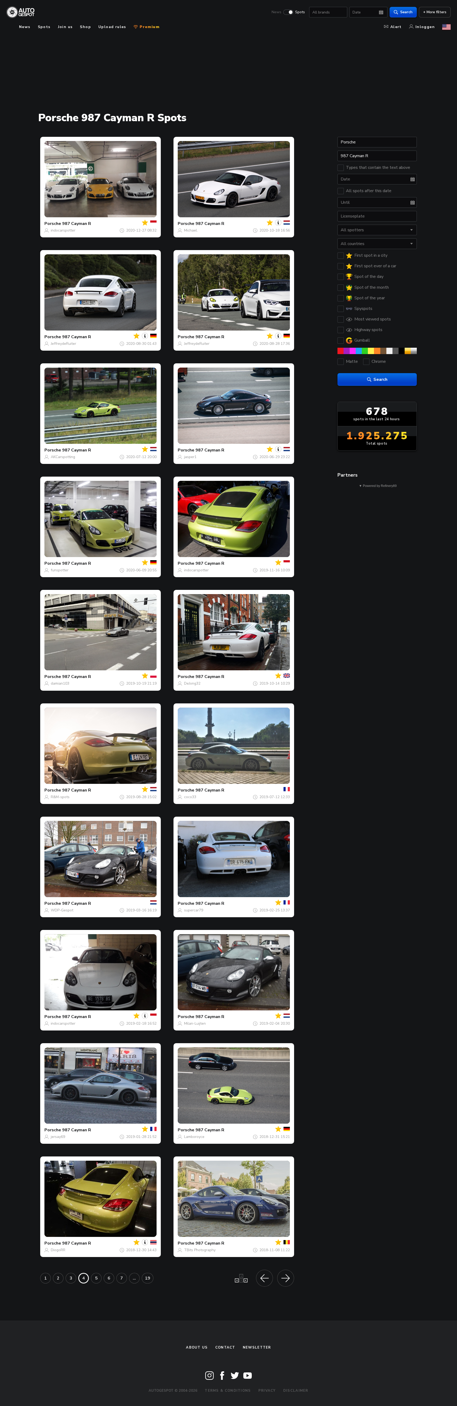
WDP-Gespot (62, 910)
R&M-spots (60, 796)
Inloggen (425, 26)
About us (197, 1347)
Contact (225, 1347)
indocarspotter (63, 230)
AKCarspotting (63, 456)
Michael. (191, 230)
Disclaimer (295, 1390)
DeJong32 (192, 683)
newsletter (257, 1347)
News (276, 12)
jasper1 (190, 456)
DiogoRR (58, 1250)
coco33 (190, 796)
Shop (85, 26)
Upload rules (112, 26)
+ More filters (434, 12)
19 (147, 1278)
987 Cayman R (76, 224)
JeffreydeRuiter (63, 343)
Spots (300, 12)
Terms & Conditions (228, 1390)
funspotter (59, 570)
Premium (148, 26)
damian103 (60, 683)
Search (406, 12)
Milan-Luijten (195, 1023)
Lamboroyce (194, 1136)
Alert (396, 26)
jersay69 (58, 1136)
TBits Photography (200, 1250)
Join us (65, 26)
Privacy (267, 1390)
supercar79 (193, 910)
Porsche (52, 224)
